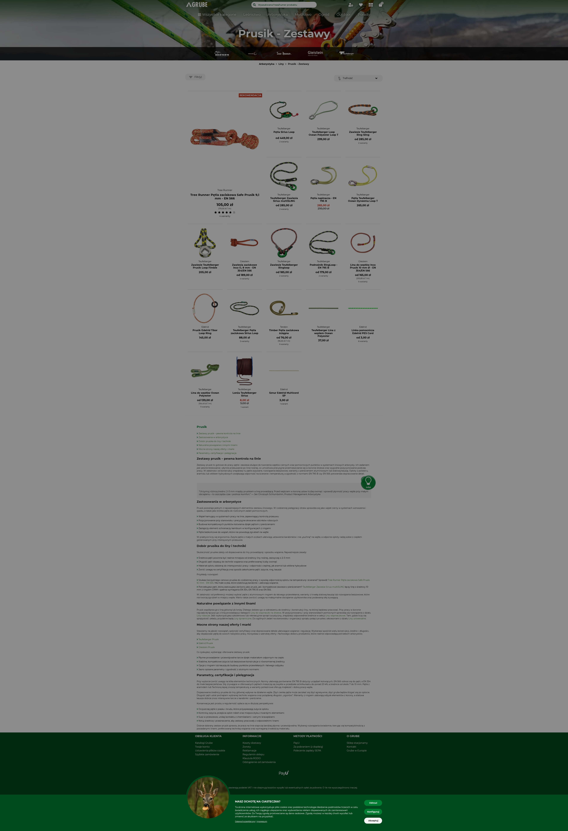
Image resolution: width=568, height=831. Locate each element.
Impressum (262, 821)
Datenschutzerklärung (245, 821)
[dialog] (284, 415)
